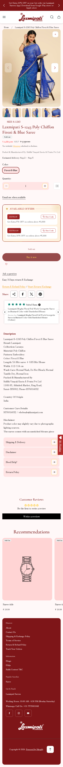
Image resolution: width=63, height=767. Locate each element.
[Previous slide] (4, 5)
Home (6, 27)
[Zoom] (55, 34)
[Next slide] (59, 5)
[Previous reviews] (5, 312)
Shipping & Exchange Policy (18, 636)
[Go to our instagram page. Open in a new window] (18, 713)
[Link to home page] (31, 725)
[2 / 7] (16, 112)
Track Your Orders (14, 648)
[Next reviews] (58, 312)
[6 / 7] (56, 112)
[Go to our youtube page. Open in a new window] (28, 713)
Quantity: (6, 178)
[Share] (13, 294)
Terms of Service (13, 640)
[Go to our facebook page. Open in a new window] (9, 713)
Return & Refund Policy (13, 286)
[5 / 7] (46, 112)
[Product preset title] (27, 569)
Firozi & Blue (10, 170)
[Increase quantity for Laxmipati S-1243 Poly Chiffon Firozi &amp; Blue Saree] (45, 186)
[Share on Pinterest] (40, 294)
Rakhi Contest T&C (14, 669)
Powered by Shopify (34, 749)
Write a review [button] (31, 516)
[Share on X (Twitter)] (31, 294)
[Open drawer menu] (4, 17)
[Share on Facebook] (22, 294)
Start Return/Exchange (39, 286)
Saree (8, 681)
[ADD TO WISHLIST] (6, 264)
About (8, 627)
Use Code (49, 216)
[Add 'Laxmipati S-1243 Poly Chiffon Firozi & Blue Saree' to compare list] (57, 185)
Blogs (8, 661)
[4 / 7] (36, 112)
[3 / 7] (26, 112)
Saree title (8, 604)
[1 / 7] (7, 112)
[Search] (52, 17)
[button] (31, 312)
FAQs (8, 665)
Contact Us (11, 632)
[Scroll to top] (50, 749)
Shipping (16, 146)
